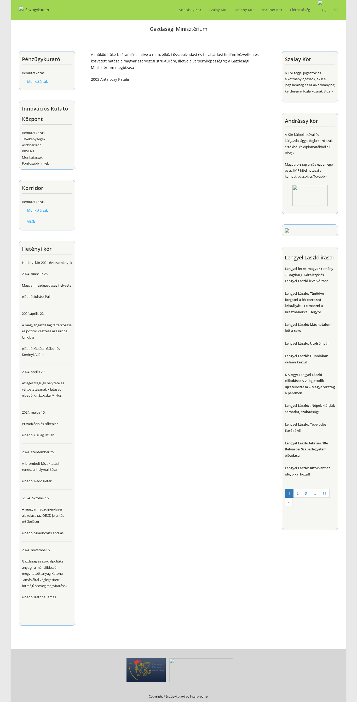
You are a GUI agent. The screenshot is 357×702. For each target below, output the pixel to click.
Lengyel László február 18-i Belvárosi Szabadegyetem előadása (306, 449)
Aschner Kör (31, 145)
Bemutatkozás (33, 73)
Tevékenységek (33, 139)
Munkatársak (37, 81)
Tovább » (320, 176)
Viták (31, 221)
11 (324, 493)
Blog (327, 91)
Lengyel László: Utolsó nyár (307, 343)
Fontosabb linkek (35, 163)
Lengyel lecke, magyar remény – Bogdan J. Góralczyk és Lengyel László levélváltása (309, 274)
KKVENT (28, 151)
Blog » (289, 152)
